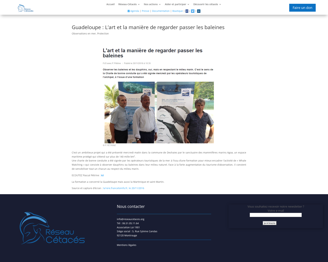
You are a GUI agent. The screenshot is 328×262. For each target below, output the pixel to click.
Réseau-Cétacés (127, 4)
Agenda (134, 11)
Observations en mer (84, 33)
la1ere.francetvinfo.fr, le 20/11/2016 (123, 188)
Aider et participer (175, 4)
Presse (145, 11)
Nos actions (151, 4)
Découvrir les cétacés (205, 4)
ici (102, 175)
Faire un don (302, 7)
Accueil (110, 4)
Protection (103, 33)
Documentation (161, 11)
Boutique (177, 11)
